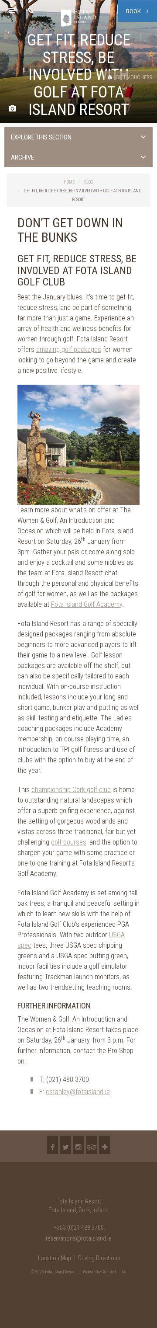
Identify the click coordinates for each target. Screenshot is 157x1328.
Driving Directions (99, 1258)
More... (104, 1145)
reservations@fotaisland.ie (78, 1238)
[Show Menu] (11, 11)
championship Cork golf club (71, 790)
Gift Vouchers (133, 77)
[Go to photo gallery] (12, 109)
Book (134, 11)
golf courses (68, 842)
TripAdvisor (91, 1145)
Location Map (54, 1258)
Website (89, 1271)
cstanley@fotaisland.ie (78, 1092)
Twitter (65, 1145)
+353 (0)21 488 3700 (79, 1227)
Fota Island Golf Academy (86, 604)
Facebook (52, 1145)
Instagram (78, 1145)
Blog (88, 182)
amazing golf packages (68, 349)
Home (69, 182)
